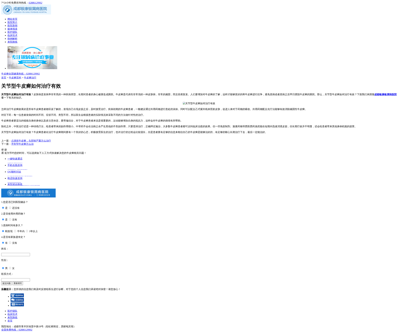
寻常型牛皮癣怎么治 (22, 144)
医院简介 (12, 22)
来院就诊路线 (23, 184)
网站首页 (12, 19)
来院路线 (12, 42)
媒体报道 (12, 28)
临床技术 (12, 35)
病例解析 (12, 38)
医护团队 (12, 32)
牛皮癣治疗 (30, 77)
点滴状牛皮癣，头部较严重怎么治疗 (31, 140)
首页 (3, 77)
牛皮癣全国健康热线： (20, 73)
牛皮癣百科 (15, 77)
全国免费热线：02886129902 (16, 329)
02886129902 (35, 2)
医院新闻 (12, 25)
